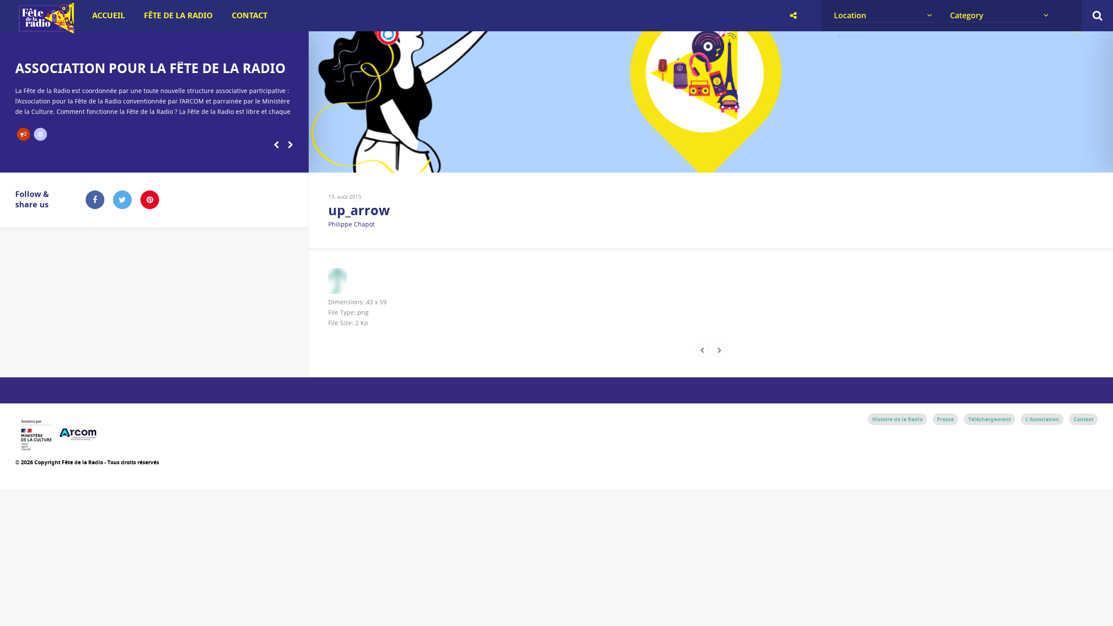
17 (972, 162)
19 (1052, 162)
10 (690, 162)
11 (730, 162)
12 (771, 162)
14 (851, 162)
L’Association (1042, 419)
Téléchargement (989, 419)
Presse (945, 419)
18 (1012, 162)
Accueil (108, 15)
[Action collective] (23, 134)
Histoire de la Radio (897, 419)
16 (931, 162)
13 (811, 162)
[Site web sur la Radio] (40, 134)
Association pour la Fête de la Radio (150, 68)
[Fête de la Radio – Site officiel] (45, 30)
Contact (249, 15)
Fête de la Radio (178, 15)
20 (1093, 162)
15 (891, 162)
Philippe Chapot (351, 224)
